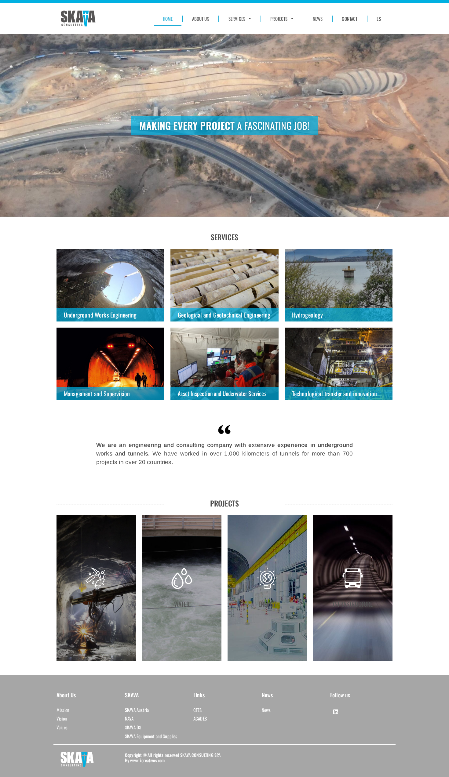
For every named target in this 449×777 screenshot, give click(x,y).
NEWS (318, 18)
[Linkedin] (335, 711)
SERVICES (236, 18)
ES (379, 18)
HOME (168, 18)
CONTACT (349, 18)
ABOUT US (200, 18)
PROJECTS (278, 18)
